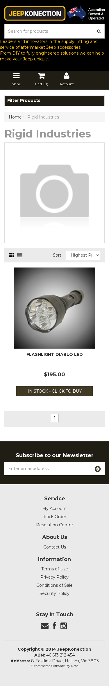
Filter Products (23, 100)
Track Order (54, 516)
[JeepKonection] (54, 13)
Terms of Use (54, 569)
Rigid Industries (43, 117)
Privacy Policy (54, 577)
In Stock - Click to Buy (55, 391)
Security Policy (54, 593)
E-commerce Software (48, 666)
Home (15, 117)
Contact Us (54, 547)
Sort (57, 255)
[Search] (99, 31)
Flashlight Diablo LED (54, 354)
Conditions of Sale (54, 585)
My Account (54, 508)
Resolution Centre (54, 524)
